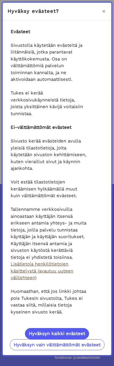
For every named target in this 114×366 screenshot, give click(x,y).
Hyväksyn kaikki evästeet (57, 333)
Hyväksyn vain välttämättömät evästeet (57, 344)
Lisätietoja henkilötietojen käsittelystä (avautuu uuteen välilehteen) (42, 270)
